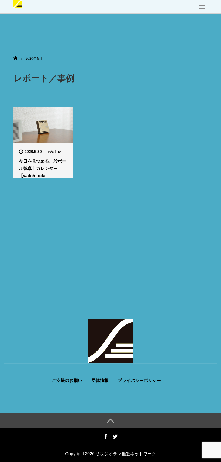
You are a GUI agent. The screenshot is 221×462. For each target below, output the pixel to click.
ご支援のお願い (67, 380)
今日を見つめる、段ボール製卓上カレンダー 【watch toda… (42, 168)
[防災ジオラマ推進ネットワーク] (17, 3)
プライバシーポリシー (139, 380)
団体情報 (100, 380)
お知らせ (54, 152)
